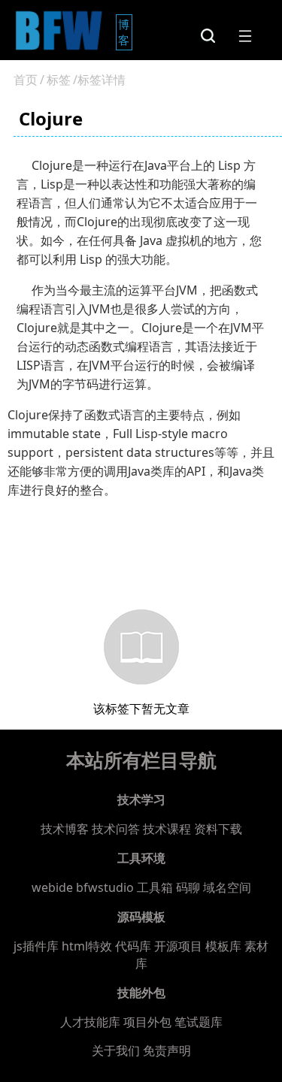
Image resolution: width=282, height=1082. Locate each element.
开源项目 (178, 946)
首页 (26, 79)
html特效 (87, 946)
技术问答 (116, 829)
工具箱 (155, 887)
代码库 (133, 946)
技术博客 (65, 829)
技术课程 (167, 829)
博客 (125, 32)
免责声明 (167, 1050)
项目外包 (147, 1022)
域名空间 (227, 887)
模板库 (223, 946)
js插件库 (36, 946)
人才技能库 (90, 1022)
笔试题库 (198, 1022)
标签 (59, 79)
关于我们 (116, 1050)
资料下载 (218, 829)
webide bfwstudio (84, 887)
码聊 (188, 887)
